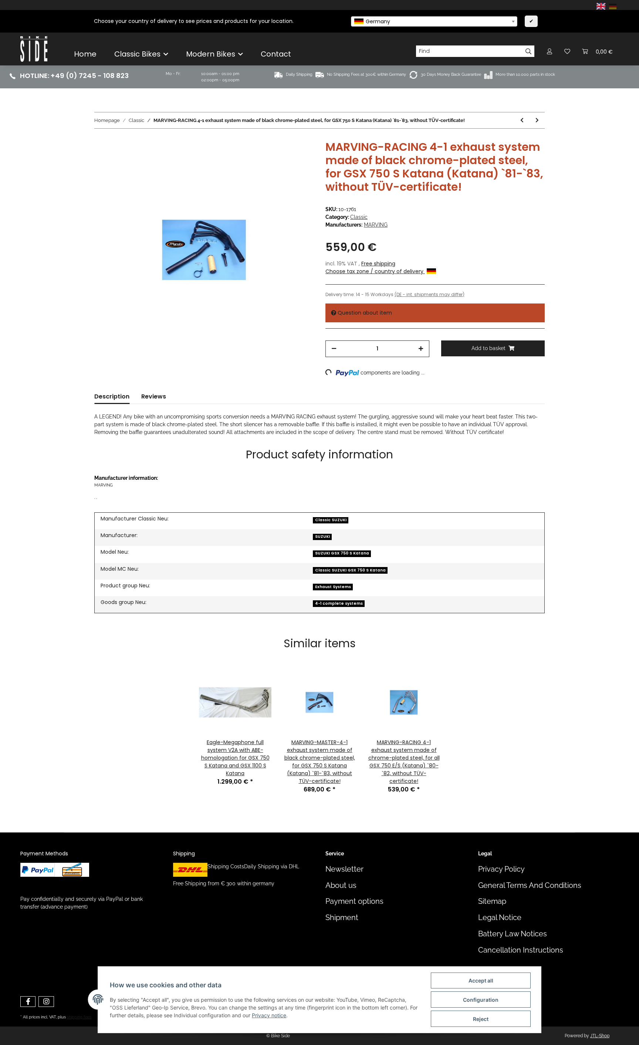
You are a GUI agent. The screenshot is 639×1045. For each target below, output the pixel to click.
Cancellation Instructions (520, 950)
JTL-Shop (599, 1035)
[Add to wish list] (298, 157)
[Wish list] (567, 51)
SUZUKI (322, 536)
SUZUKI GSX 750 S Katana (342, 553)
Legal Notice (499, 917)
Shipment (341, 917)
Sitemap (492, 901)
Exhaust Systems (333, 587)
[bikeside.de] (33, 49)
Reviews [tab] (153, 396)
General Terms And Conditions (529, 885)
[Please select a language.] (602, 6)
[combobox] (434, 21)
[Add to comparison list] (279, 157)
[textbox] (434, 21)
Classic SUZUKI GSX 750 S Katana (350, 570)
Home (85, 54)
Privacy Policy (501, 869)
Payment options (354, 901)
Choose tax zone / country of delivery (375, 271)
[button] (549, 51)
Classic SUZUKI (330, 520)
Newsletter (344, 869)
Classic (359, 217)
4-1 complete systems (339, 603)
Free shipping (378, 263)
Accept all (481, 980)
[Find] (529, 51)
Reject (480, 1019)
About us (340, 885)
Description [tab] (111, 396)
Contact (276, 54)
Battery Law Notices (512, 934)
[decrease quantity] (334, 349)
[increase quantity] (421, 349)
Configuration (480, 1000)
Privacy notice (269, 1015)
